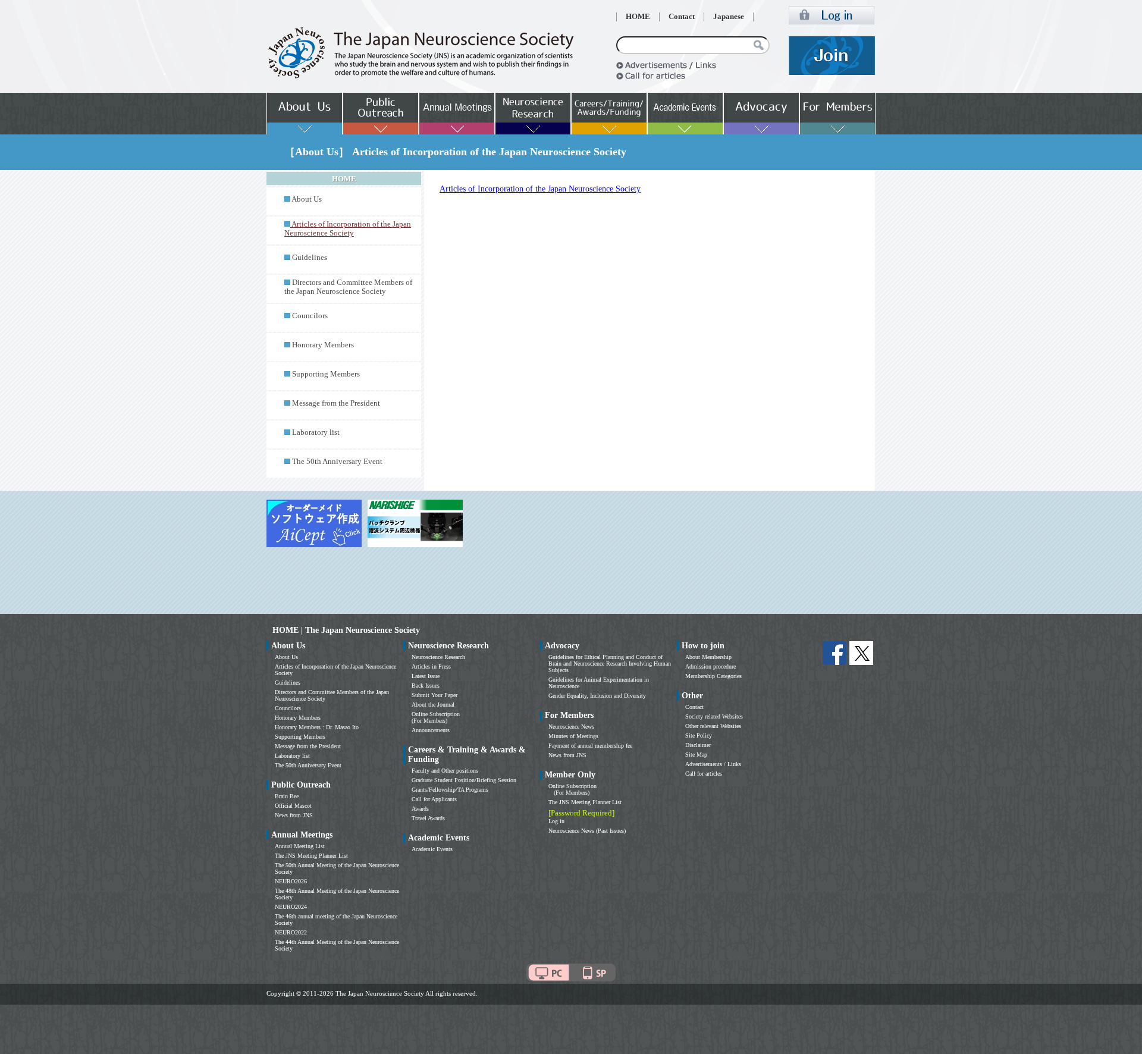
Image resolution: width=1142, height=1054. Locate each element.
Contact (682, 16)
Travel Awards (428, 818)
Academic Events (432, 849)
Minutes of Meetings (573, 736)
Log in (556, 821)
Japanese (728, 16)
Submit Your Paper (434, 695)
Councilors (310, 316)
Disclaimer (698, 745)
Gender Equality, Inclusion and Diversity (597, 695)
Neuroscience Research (438, 657)
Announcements (431, 730)
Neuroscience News (571, 726)
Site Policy (698, 735)
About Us (306, 199)
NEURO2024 (291, 907)
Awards (420, 808)
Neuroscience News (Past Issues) (587, 830)
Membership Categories (713, 676)
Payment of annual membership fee (590, 745)
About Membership (708, 657)
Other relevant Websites (713, 726)
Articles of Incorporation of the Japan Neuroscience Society (540, 188)
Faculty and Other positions (445, 770)
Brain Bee (287, 796)
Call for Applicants (434, 799)
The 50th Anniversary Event (337, 461)
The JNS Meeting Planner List (311, 855)
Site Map (696, 754)
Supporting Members (326, 374)
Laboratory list (316, 432)
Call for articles (703, 773)
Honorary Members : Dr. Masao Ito (317, 727)
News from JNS (294, 815)
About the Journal (433, 704)
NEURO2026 (291, 881)
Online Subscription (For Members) (436, 717)
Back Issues (426, 685)
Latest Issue (426, 676)
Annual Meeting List (300, 846)
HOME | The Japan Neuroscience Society (346, 630)
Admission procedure (710, 666)
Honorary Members (323, 345)
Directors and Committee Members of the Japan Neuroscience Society (348, 287)
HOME (638, 16)
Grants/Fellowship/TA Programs (450, 789)
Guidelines (309, 257)
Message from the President (336, 403)
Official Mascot (293, 805)
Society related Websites (714, 716)
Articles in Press (431, 666)
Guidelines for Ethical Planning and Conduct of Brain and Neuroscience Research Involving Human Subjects (609, 663)
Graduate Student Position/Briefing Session (464, 780)
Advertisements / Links (713, 764)
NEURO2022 (291, 932)
